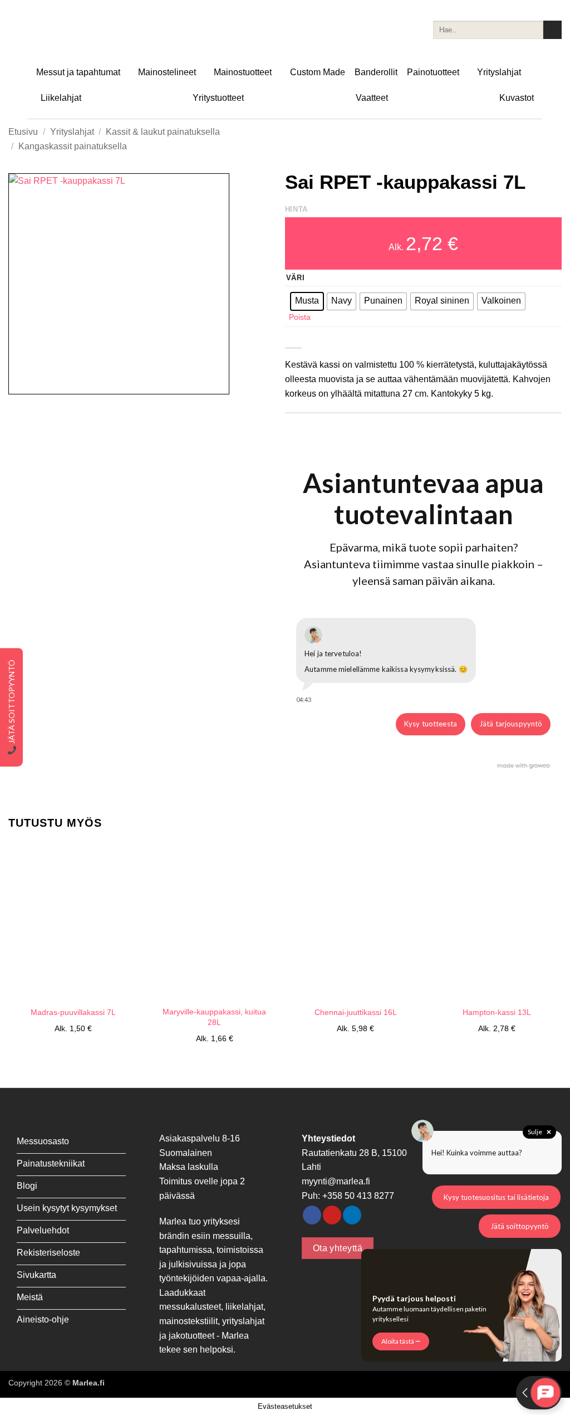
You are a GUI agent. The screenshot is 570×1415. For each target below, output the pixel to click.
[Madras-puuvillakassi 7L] (73, 921)
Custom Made (317, 72)
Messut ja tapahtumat (78, 72)
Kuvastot (516, 98)
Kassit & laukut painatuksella (163, 131)
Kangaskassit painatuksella (72, 146)
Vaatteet (372, 98)
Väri (295, 278)
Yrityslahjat (499, 72)
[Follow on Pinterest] (332, 1215)
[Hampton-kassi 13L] (496, 921)
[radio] (307, 301)
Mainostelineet (167, 72)
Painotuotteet (433, 72)
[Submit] (552, 30)
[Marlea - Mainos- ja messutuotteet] (64, 30)
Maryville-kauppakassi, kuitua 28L (214, 1017)
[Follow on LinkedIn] (352, 1215)
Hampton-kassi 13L (497, 1012)
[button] (23, 381)
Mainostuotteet (243, 72)
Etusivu (23, 131)
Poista (300, 317)
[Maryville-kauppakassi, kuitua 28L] (214, 921)
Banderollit (376, 72)
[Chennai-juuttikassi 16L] (356, 921)
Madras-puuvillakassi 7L (73, 1012)
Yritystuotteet (218, 98)
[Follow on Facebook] (312, 1215)
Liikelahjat (61, 98)
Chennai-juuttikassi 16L (356, 1012)
